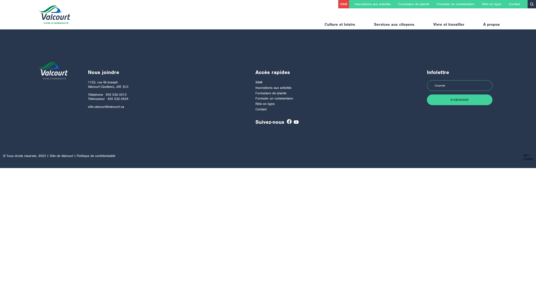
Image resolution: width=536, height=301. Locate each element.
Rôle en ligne (491, 4)
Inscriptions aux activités (373, 4)
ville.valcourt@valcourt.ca (106, 107)
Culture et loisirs (340, 24)
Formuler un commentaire (455, 4)
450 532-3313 (116, 95)
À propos (491, 24)
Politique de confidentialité (96, 156)
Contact (514, 4)
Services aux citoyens (394, 24)
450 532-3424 (117, 99)
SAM (343, 4)
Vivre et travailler (448, 24)
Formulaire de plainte (413, 4)
